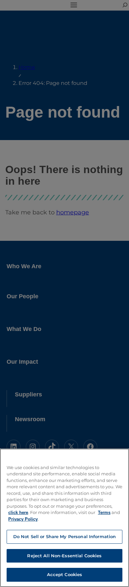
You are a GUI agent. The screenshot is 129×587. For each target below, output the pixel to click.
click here (18, 512)
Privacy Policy (23, 519)
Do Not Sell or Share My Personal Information (64, 536)
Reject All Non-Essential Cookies (64, 555)
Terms (104, 512)
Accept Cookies (64, 574)
